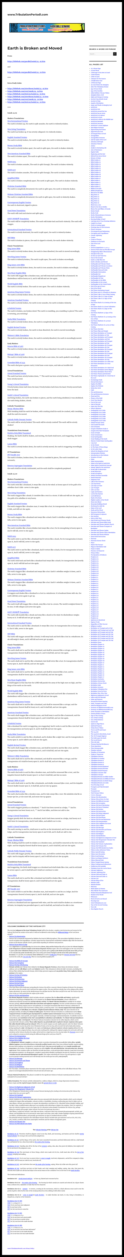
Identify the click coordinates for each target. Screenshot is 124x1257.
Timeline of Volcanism (98, 752)
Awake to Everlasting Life (98, 148)
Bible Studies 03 (96, 164)
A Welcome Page (96, 83)
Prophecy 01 (94, 557)
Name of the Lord (96, 508)
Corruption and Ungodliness (99, 233)
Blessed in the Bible (97, 193)
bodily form (53, 955)
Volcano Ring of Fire (97, 880)
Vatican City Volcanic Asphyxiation (20, 1097)
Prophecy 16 (94, 587)
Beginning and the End (98, 154)
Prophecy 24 (95, 604)
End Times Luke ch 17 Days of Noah (102, 296)
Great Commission (96, 435)
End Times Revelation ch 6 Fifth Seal (102, 361)
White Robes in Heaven (98, 889)
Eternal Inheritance (97, 382)
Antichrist (94, 107)
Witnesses (94, 897)
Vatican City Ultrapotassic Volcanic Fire (21, 1089)
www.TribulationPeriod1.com (27, 14)
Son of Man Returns (97, 720)
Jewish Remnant (96, 477)
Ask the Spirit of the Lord (98, 140)
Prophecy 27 (95, 610)
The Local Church (96, 740)
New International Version (17, 121)
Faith (92, 390)
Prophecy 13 (94, 581)
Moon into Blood (96, 502)
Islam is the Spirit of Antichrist (100, 463)
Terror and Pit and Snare (98, 730)
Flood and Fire (95, 396)
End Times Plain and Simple (99, 331)
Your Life (93, 907)
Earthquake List (96, 274)
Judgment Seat (95, 479)
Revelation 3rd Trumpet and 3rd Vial (102, 632)
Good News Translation (16, 211)
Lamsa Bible (12, 444)
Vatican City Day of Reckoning (18, 965)
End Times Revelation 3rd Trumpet (101, 341)
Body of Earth (95, 211)
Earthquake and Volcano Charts (100, 264)
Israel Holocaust (96, 471)
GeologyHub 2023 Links (98, 414)
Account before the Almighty (100, 85)
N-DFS (20, 1201)
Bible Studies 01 (95, 160)
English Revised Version (16, 327)
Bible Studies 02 (96, 162)
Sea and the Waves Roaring (99, 701)
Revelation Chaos (96, 642)
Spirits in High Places (97, 724)
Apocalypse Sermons (97, 127)
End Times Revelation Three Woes (101, 372)
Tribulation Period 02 (97, 762)
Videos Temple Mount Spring (100, 862)
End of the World (96, 288)
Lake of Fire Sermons (97, 482)
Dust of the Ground (97, 258)
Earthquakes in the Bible (98, 280)
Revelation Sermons (97, 687)
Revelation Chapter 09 (97, 661)
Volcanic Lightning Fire (98, 872)
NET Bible (11, 238)
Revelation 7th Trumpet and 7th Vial (102, 640)
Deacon (93, 245)
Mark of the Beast (96, 498)
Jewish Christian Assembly (99, 475)
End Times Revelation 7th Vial (100, 359)
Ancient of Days (96, 101)
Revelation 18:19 (12, 1225)
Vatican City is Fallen (15, 1040)
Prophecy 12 (94, 579)
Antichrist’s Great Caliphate (99, 125)
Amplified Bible (13, 178)
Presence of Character (97, 551)
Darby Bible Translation (16, 319)
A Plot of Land (95, 77)
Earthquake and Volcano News (100, 268)
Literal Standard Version (16, 373)
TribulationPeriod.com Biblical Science (103, 779)
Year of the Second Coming (99, 905)
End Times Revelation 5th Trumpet (101, 349)
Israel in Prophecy (96, 473)
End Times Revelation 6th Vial (100, 355)
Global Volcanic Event (97, 422)
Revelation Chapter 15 (97, 673)
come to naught (28, 1195)
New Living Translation (16, 129)
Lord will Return (96, 496)
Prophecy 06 (95, 567)
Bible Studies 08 (96, 174)
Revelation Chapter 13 (97, 669)
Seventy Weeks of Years (98, 714)
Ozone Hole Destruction (98, 536)
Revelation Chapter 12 (97, 667)
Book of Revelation (96, 217)
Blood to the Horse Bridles (99, 207)
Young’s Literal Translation (18, 384)
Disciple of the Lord (97, 254)
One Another (95, 516)
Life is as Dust (95, 490)
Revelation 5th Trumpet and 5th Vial (102, 636)
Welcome (94, 886)
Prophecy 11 (94, 577)
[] (12, 1134)
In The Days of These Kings (99, 447)
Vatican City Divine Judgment (18, 981)
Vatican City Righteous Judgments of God (22, 1087)
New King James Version (16, 257)
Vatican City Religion (15, 1065)
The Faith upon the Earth (98, 738)
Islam (92, 459)
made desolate (39, 1195)
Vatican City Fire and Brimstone (19, 995)
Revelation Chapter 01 (97, 644)
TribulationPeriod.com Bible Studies (102, 777)
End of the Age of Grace (98, 286)
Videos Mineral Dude (97, 860)
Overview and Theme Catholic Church (102, 524)
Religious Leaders (96, 626)
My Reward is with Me (97, 506)
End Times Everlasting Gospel (100, 290)
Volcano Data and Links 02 (99, 876)
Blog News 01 (95, 195)
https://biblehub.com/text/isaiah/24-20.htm (25, 99)
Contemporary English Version (19, 202)
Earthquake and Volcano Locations (101, 266)
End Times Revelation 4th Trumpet (101, 345)
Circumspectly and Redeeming (100, 231)
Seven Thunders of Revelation (100, 711)
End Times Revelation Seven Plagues (102, 370)
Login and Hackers (96, 492)
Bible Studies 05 (96, 168)
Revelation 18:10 (12, 1201)
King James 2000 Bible (16, 265)
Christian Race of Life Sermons (100, 227)
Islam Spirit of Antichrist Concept (101, 465)
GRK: (9, 1203)
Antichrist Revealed (97, 121)
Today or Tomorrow (97, 754)
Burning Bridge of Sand (98, 219)
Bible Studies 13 (95, 184)
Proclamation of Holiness (99, 555)
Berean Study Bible (14, 145)
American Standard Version (18, 300)
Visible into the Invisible (98, 866)
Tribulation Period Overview (99, 768)
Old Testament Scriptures (99, 514)
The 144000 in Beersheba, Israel (101, 734)
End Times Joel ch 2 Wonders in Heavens (103, 292)
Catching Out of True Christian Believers (103, 221)
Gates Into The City (97, 406)
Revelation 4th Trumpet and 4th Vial (102, 634)
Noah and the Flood (97, 510)
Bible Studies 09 (96, 176)
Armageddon (95, 136)
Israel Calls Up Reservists (98, 469)
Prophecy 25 (95, 606)
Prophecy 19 (94, 593)
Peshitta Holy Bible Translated (19, 433)
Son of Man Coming (97, 718)
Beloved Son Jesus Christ (98, 156)
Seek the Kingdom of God (98, 705)
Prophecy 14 (94, 583)
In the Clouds (95, 445)
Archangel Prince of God (98, 134)
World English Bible (15, 284)
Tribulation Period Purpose (99, 770)
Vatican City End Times (16, 983)
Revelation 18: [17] (13, 1158)
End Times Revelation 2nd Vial (100, 339)
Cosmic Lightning (96, 235)
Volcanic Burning (41, 1130)
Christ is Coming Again (98, 225)
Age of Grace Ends (96, 89)
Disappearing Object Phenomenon (101, 252)
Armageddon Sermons (98, 138)
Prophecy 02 (95, 559)
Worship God (95, 901)
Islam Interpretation (97, 461)
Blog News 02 (95, 197)
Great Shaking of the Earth (99, 439)
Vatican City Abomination (17, 936)
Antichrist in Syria (96, 117)
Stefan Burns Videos (97, 728)
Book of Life (94, 213)
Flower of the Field (96, 398)
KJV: (8, 1207)
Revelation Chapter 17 (97, 677)
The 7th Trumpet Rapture (99, 736)
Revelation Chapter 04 (97, 650)
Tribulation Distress (97, 756)
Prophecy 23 (94, 602)
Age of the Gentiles (96, 91)
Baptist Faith (95, 152)
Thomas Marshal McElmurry (100, 744)
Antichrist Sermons (97, 123)
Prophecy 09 (95, 573)
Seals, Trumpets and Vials (99, 703)
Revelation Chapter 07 (97, 657)
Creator (93, 237)
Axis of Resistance (96, 150)
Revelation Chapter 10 (97, 663)
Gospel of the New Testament (100, 431)
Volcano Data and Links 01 (99, 874)
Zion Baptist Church (97, 909)
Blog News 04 (95, 201)
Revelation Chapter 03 (97, 648)
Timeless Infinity (96, 750)
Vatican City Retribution (16, 1067)
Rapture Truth (95, 622)
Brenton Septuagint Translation (19, 466)
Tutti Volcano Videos (97, 793)
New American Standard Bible (18, 154)
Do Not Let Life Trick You (98, 256)
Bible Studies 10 (95, 178)
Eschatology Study (96, 380)
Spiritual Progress (96, 726)
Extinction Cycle (96, 388)
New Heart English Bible (16, 273)
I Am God (94, 443)
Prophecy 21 (94, 598)
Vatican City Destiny (15, 977)
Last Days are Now (96, 486)
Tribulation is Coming (97, 758)
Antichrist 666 (95, 109)
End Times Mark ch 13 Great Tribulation (103, 306)
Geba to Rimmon (96, 408)
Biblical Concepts (96, 188)
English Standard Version (17, 137)
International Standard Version (19, 230)
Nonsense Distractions (98, 512)
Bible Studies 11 (95, 180)
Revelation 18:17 (12, 1213)
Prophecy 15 (94, 585)
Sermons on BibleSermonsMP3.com (102, 707)
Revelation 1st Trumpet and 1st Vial (101, 628)
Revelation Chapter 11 (97, 665)
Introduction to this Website (99, 455)
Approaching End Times (98, 129)
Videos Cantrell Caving (98, 852)
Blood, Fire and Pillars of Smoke (100, 209)
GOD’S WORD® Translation (18, 219)
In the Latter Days (96, 449)
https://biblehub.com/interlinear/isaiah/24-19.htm (27, 88)
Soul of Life (94, 722)
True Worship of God (97, 785)
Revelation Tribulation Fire (99, 689)
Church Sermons (96, 229)
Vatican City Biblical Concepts (18, 961)
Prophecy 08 (95, 571)
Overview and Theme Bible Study (101, 522)
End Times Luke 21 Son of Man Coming (103, 294)
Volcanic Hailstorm (97, 870)
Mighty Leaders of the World (99, 500)
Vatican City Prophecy (16, 1062)
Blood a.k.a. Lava (96, 205)
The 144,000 (94, 732)
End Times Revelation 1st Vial (100, 335)
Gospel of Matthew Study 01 (99, 429)
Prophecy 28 (95, 612)
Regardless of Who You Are (99, 624)
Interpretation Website (98, 453)
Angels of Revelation (97, 103)
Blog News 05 (95, 203)
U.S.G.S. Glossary (96, 795)
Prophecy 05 (95, 565)
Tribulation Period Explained (99, 766)
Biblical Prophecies (97, 190)
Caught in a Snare (96, 223)
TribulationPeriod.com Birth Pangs (101, 781)
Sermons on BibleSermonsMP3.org (102, 709)
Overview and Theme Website (100, 534)
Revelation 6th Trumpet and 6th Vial (102, 638)
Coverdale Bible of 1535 (16, 363)
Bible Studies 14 (95, 186)
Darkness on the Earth (98, 241)
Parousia (72, 1032)
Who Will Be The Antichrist (99, 891)
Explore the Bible (96, 384)
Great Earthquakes (96, 437)
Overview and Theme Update (99, 530)
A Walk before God (96, 81)
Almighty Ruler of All (97, 95)
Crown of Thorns (96, 239)
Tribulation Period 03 (97, 764)
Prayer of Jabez (95, 549)
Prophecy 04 (95, 563)
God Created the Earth (97, 425)
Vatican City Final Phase (16, 985)
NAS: (8, 1205)
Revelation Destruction (98, 681)
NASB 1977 (11, 170)
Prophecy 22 (95, 600)
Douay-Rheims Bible (15, 409)
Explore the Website (97, 386)
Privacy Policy (95, 553)
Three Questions (96, 746)
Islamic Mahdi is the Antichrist (100, 467)
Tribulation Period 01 (97, 760)
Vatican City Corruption (16, 963)
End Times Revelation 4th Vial (100, 347)
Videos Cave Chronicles (98, 854)
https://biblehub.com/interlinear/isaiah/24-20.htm (27, 97)
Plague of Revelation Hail (98, 547)
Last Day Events (96, 484)
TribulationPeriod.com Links (100, 783)
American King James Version (18, 292)
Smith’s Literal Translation (17, 395)
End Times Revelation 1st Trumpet (101, 333)
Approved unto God (97, 131)
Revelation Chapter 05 (97, 652)
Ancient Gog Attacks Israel (99, 99)
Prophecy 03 (94, 561)
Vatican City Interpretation (17, 1036)
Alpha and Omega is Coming (99, 97)
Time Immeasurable (97, 748)
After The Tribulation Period (99, 87)
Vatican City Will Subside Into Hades (102, 848)
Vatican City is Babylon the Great (19, 1038)
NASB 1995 (11, 162)
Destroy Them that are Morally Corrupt (103, 250)
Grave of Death (95, 433)
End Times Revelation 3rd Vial (100, 343)
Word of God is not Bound (99, 899)
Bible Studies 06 (96, 170)
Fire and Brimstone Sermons (100, 394)
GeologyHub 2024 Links (98, 416)
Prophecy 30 (94, 616)
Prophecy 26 (95, 608)
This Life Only (95, 742)
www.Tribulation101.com (98, 903)
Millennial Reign (63, 932)
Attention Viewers (96, 144)
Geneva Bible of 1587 (15, 346)
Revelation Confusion (97, 679)
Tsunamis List (95, 791)
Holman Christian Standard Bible (20, 194)
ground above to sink (50, 1083)
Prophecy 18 (94, 591)
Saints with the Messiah (98, 697)
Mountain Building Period (99, 504)
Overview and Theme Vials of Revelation (103, 532)
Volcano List (95, 878)
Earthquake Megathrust (98, 276)
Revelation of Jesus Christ (99, 683)
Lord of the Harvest (97, 494)
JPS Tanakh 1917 (13, 455)
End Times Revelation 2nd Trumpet (102, 337)
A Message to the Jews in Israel (100, 72)
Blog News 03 (95, 199)
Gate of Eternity (95, 404)
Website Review (95, 884)
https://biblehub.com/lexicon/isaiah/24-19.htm (26, 94)
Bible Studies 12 (95, 182)
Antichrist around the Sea (99, 111)
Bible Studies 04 (96, 166)
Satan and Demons (96, 699)
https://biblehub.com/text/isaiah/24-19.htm (25, 91)
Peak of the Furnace (97, 545)
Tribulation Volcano (97, 775)
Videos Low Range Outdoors (99, 858)
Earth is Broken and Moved (99, 262)
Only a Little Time (96, 518)
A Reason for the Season (98, 79)
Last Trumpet (95, 488)
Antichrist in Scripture (98, 115)
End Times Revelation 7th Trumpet (101, 357)
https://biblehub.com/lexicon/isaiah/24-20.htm (26, 102)
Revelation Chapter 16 (97, 675)
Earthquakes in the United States (101, 284)
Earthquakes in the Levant (99, 282)
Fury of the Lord (96, 402)
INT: (8, 1209)
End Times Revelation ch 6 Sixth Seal (102, 368)
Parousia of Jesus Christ (98, 541)
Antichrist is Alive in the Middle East (102, 119)
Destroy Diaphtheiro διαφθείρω (100, 247)
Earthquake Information (98, 272)
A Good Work (95, 70)
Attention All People (97, 142)
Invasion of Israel (96, 457)
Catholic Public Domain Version (19, 419)
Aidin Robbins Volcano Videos (100, 93)
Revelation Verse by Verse (99, 691)
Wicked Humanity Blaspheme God (101, 893)
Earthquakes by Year (97, 278)
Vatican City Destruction (16, 979)
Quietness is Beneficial (98, 620)
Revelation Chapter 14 (97, 671)
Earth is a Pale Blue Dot (98, 260)
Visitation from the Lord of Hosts (101, 868)
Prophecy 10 (94, 575)
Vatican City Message (15, 1058)
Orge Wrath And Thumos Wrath (100, 520)
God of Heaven (95, 427)
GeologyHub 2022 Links (98, 412)
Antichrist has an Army (98, 113)
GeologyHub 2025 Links (98, 418)
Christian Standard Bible (16, 186)
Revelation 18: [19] (13, 1168)
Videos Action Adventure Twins (100, 850)
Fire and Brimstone (97, 392)
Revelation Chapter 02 (97, 646)
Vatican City (54, 1130)
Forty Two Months (96, 400)
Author (93, 146)
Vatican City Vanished (16, 1095)
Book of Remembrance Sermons (101, 215)
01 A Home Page (96, 68)
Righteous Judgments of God (100, 695)
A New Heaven (95, 74)
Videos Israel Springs (97, 856)
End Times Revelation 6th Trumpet (101, 353)
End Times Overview (97, 329)
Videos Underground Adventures (101, 864)
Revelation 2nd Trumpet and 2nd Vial (102, 630)
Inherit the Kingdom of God (99, 451)
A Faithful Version (14, 308)
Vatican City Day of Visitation (18, 975)
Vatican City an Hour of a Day (18, 944)
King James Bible (13, 249)
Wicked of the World (97, 895)
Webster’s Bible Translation (18, 335)
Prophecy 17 (94, 589)
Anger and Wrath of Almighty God (101, 105)
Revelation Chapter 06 (97, 654)
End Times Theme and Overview (101, 374)
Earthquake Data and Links (99, 270)
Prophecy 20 (95, 595)
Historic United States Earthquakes (101, 441)
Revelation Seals (96, 685)
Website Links (95, 882)
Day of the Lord (95, 243)
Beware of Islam (96, 158)
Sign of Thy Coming (97, 716)
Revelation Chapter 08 (97, 659)
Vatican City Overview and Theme (19, 1060)
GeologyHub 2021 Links (98, 410)
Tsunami (93, 789)
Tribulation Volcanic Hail (98, 773)
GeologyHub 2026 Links (98, 420)
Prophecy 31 (94, 618)
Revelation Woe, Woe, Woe (99, 693)
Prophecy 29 (95, 614)
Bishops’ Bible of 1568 (15, 354)
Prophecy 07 (95, 569)
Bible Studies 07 (96, 172)
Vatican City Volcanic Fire (17, 1121)
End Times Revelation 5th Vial (100, 351)
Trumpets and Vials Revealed (100, 787)
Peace (92, 543)
